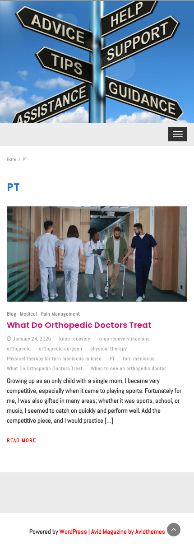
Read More (21, 440)
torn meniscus (139, 358)
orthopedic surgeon (60, 348)
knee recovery (74, 338)
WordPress (73, 531)
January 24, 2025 (32, 338)
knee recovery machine (124, 338)
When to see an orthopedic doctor (128, 368)
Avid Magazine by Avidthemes (128, 531)
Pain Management (60, 313)
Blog (11, 313)
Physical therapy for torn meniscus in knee (54, 358)
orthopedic (19, 348)
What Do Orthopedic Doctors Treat (79, 325)
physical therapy (108, 348)
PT (112, 358)
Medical (28, 313)
